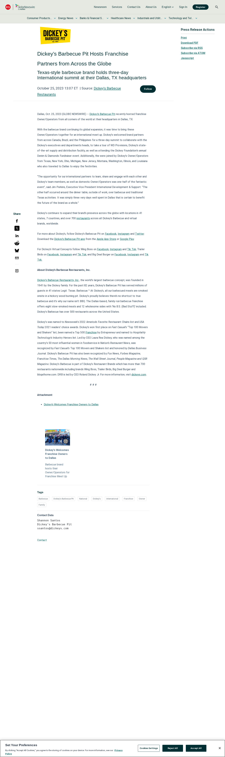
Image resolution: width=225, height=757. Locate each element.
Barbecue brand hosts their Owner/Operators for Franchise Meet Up (57, 470)
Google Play (127, 239)
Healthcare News (121, 18)
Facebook (111, 233)
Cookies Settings (149, 748)
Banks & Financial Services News (92, 18)
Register (200, 7)
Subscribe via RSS (192, 48)
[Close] (219, 748)
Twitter (139, 233)
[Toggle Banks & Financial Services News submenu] (107, 18)
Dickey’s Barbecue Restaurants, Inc (58, 280)
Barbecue (43, 498)
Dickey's (97, 498)
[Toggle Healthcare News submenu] (134, 18)
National (83, 498)
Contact (42, 540)
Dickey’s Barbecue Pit (102, 114)
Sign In (183, 7)
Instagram (124, 233)
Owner (142, 498)
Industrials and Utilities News (149, 18)
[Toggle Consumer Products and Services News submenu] (54, 18)
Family (42, 505)
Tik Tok (81, 254)
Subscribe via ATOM (193, 53)
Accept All (196, 748)
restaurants (83, 218)
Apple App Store (106, 239)
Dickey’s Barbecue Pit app (69, 239)
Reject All (173, 748)
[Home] (20, 7)
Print (184, 37)
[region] (112, 748)
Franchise (91, 332)
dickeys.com (138, 374)
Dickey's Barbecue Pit (64, 498)
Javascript (187, 58)
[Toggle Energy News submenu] (76, 18)
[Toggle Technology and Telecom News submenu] (196, 18)
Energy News (65, 18)
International (112, 498)
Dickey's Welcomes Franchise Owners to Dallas (71, 404)
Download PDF (189, 42)
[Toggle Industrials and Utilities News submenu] (165, 18)
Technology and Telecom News (181, 18)
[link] (100, 7)
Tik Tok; (132, 249)
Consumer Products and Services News (39, 18)
